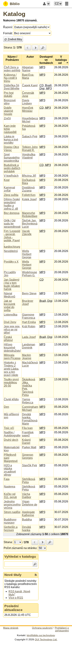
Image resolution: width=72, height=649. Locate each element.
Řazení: (8, 27)
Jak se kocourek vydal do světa (9, 305)
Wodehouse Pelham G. (29, 274)
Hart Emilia (29, 322)
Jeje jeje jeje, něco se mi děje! (12, 329)
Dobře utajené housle (8, 110)
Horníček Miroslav (27, 109)
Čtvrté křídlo (11, 399)
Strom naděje (12, 512)
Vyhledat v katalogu (20, 556)
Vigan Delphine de (29, 503)
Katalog (14, 13)
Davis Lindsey (27, 102)
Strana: (8, 47)
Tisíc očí (9, 428)
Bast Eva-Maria (28, 76)
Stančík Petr (29, 465)
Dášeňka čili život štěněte (11, 87)
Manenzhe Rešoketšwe (29, 215)
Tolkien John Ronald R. (30, 149)
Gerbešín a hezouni (10, 529)
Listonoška (10, 314)
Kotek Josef (29, 199)
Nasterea (9, 486)
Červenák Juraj (28, 94)
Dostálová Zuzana (28, 189)
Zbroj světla (11, 194)
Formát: (8, 33)
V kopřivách (11, 175)
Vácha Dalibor (26, 496)
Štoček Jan (29, 220)
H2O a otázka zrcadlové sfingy (10, 470)
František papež (28, 434)
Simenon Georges (27, 456)
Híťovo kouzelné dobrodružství (12, 347)
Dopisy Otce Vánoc (11, 149)
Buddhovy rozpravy (10, 521)
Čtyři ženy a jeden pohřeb (12, 69)
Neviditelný (11, 251)
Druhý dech (11, 439)
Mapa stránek (10, 627)
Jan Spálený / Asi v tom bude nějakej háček (12, 284)
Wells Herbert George (26, 254)
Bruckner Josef (27, 302)
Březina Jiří (29, 175)
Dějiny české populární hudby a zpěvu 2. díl (12, 204)
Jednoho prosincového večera (12, 504)
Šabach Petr (29, 136)
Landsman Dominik (28, 346)
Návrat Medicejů (9, 295)
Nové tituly (12, 575)
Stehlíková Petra (28, 481)
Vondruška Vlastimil (28, 156)
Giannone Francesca (28, 316)
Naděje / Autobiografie (12, 434)
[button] (48, 3)
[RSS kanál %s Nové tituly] (35, 575)
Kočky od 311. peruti (10, 496)
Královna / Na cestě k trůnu (10, 77)
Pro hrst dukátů (8, 94)
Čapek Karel (30, 85)
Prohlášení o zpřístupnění (62, 629)
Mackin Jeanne (26, 357)
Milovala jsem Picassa (12, 357)
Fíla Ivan (27, 428)
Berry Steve (29, 293)
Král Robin (28, 326)
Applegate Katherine (28, 514)
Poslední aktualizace (13, 608)
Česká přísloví (8, 339)
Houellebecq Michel (30, 120)
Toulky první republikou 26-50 (11, 382)
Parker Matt (29, 447)
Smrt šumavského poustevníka (12, 157)
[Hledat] (35, 564)
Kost (6, 180)
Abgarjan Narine (27, 69)
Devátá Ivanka (26, 416)
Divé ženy (10, 322)
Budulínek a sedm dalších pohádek (12, 168)
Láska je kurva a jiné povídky (11, 139)
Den (6, 406)
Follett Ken (28, 194)
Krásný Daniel (26, 441)
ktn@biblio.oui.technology (41, 635)
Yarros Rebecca (27, 401)
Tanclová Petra (27, 393)
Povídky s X (11, 261)
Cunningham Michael (30, 408)
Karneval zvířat (9, 189)
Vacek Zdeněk (26, 233)
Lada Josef (29, 337)
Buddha (27, 519)
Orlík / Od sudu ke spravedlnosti (12, 223)
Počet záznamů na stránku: (20, 548)
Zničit (7, 118)
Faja (6, 479)
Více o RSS (16, 597)
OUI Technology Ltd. (46, 639)
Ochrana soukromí (42, 627)
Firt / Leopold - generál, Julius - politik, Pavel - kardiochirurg (12, 239)
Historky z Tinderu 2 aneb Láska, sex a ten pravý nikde (11, 369)
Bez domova (11, 213)
